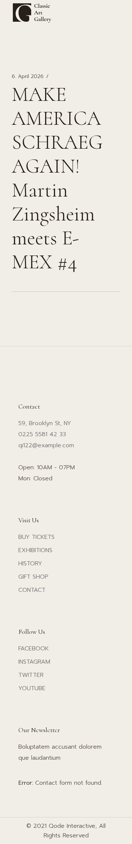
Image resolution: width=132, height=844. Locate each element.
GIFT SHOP (33, 576)
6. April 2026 (28, 77)
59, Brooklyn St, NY (44, 423)
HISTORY (30, 563)
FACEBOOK (33, 648)
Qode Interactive (72, 826)
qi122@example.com (46, 445)
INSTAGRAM (34, 661)
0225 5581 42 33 (42, 434)
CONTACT (31, 590)
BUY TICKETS (36, 537)
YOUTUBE (31, 688)
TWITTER (31, 675)
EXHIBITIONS (35, 550)
